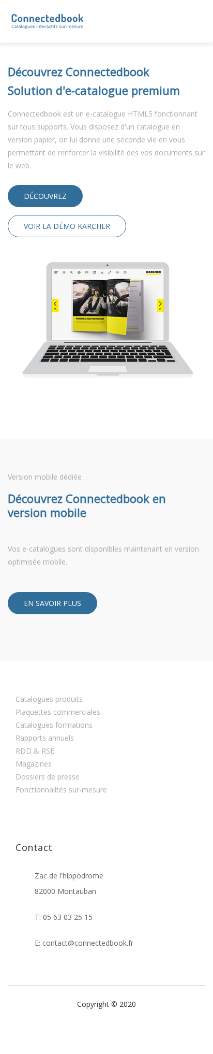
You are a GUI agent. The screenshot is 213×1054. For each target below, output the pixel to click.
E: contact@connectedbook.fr (84, 943)
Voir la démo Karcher (67, 226)
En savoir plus (52, 603)
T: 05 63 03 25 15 (64, 917)
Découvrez (45, 196)
